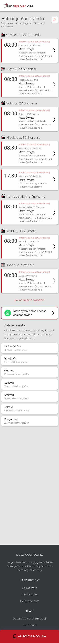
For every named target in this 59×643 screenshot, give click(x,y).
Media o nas (29, 594)
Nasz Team (29, 625)
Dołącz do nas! (29, 601)
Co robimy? (29, 587)
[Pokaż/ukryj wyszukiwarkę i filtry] (54, 20)
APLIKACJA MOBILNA (31, 636)
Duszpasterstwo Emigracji (29, 618)
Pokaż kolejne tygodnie (29, 300)
